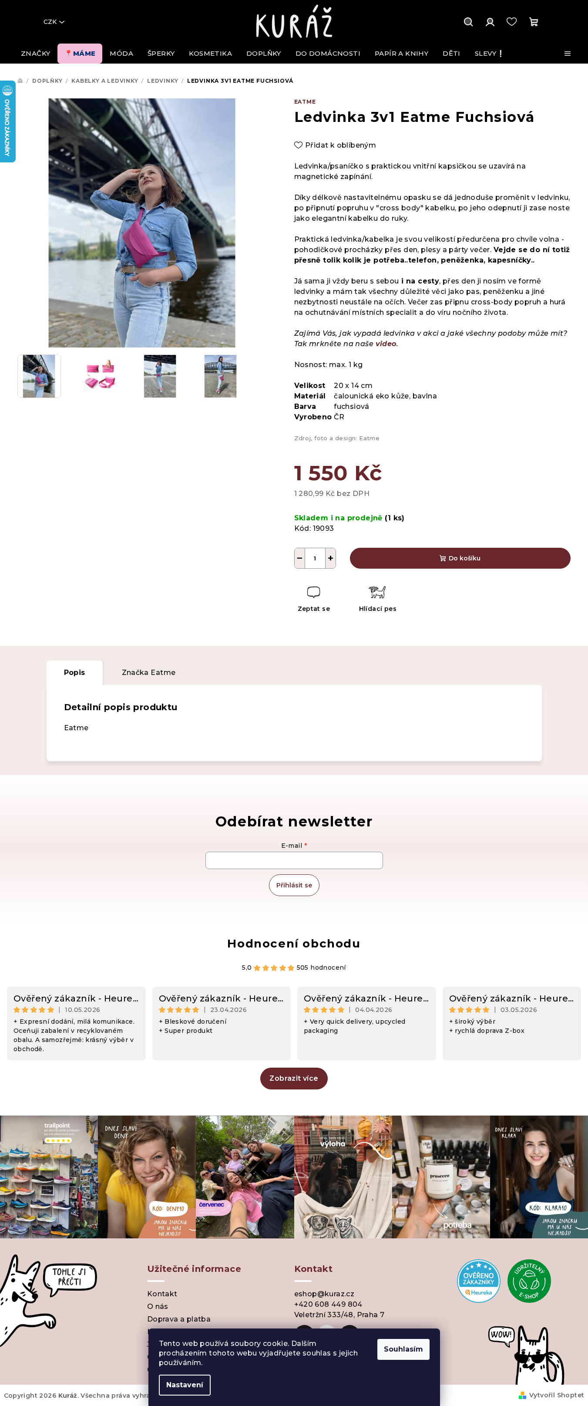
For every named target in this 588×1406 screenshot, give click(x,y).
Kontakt (162, 1294)
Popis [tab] (74, 672)
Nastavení (184, 1385)
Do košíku (464, 558)
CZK (50, 22)
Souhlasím (403, 1349)
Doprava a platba (179, 1319)
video (386, 344)
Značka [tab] (149, 672)
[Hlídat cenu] (377, 600)
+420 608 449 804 (328, 1304)
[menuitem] (35, 54)
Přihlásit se (294, 885)
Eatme (305, 101)
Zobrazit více (293, 1078)
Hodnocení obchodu (293, 944)
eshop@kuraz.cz (324, 1294)
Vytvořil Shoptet (556, 1395)
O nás (157, 1306)
